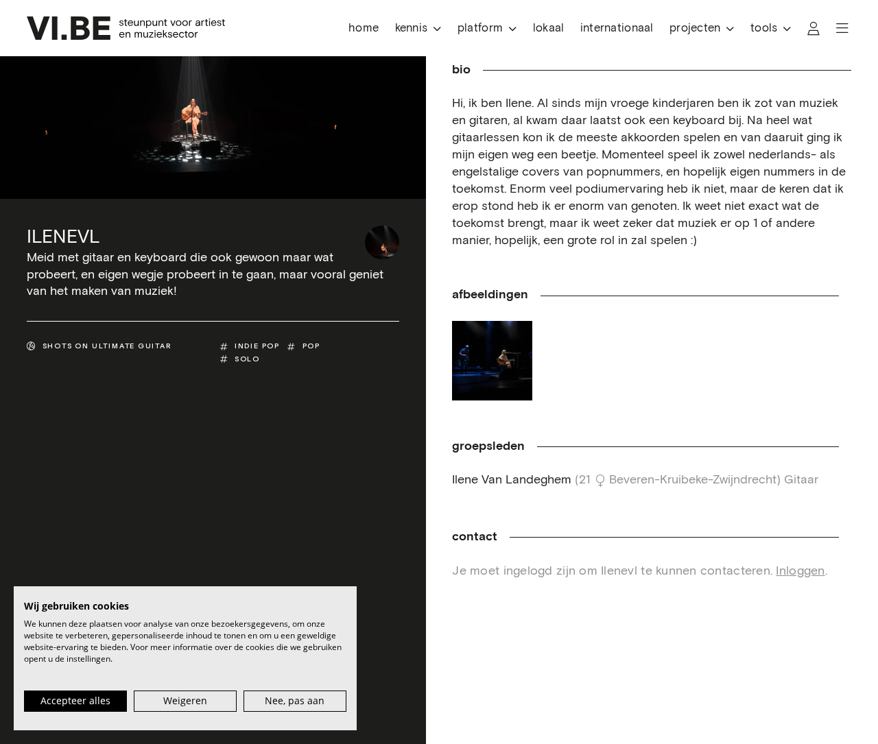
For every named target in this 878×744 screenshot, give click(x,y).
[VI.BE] (126, 28)
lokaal (549, 28)
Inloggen (800, 571)
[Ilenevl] (382, 242)
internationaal (617, 28)
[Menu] (842, 28)
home (363, 28)
